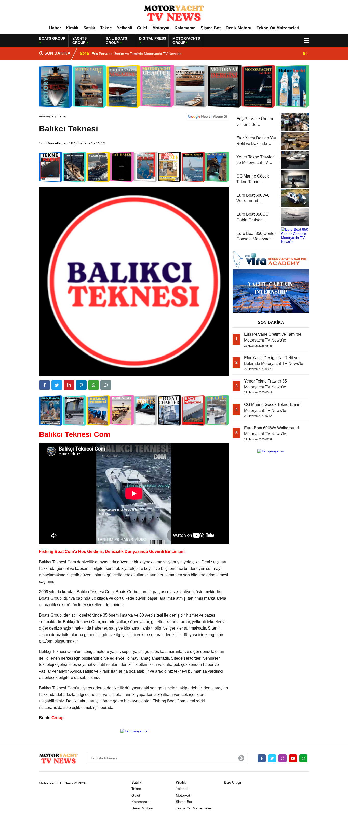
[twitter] (56, 385)
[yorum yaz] (105, 385)
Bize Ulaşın (233, 782)
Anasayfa (46, 116)
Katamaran (185, 28)
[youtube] (293, 758)
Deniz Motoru (238, 28)
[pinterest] (81, 385)
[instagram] (282, 758)
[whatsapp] (303, 758)
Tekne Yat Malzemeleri (278, 28)
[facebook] (44, 385)
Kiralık (72, 28)
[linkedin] (69, 385)
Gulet (142, 28)
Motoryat (160, 28)
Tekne (106, 28)
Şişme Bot (211, 28)
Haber (55, 28)
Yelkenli (124, 28)
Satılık (89, 28)
